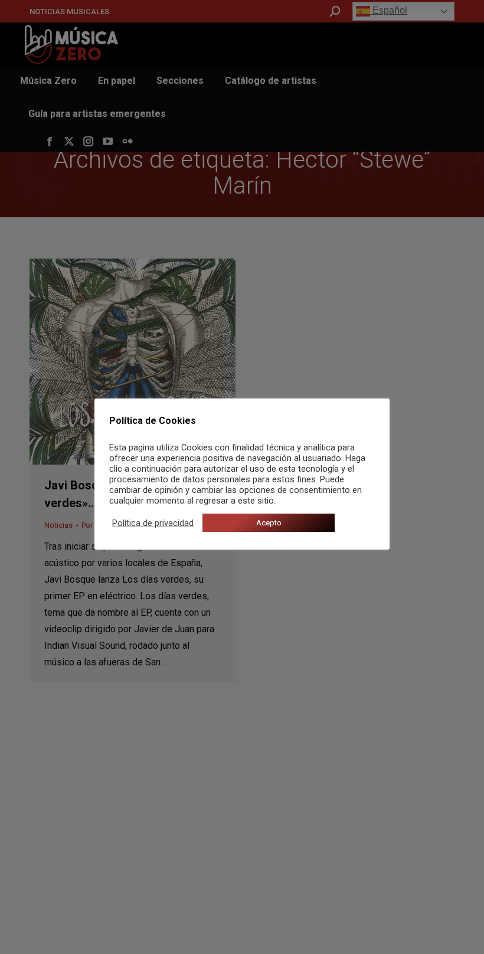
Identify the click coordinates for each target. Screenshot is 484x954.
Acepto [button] (269, 522)
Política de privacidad (153, 523)
